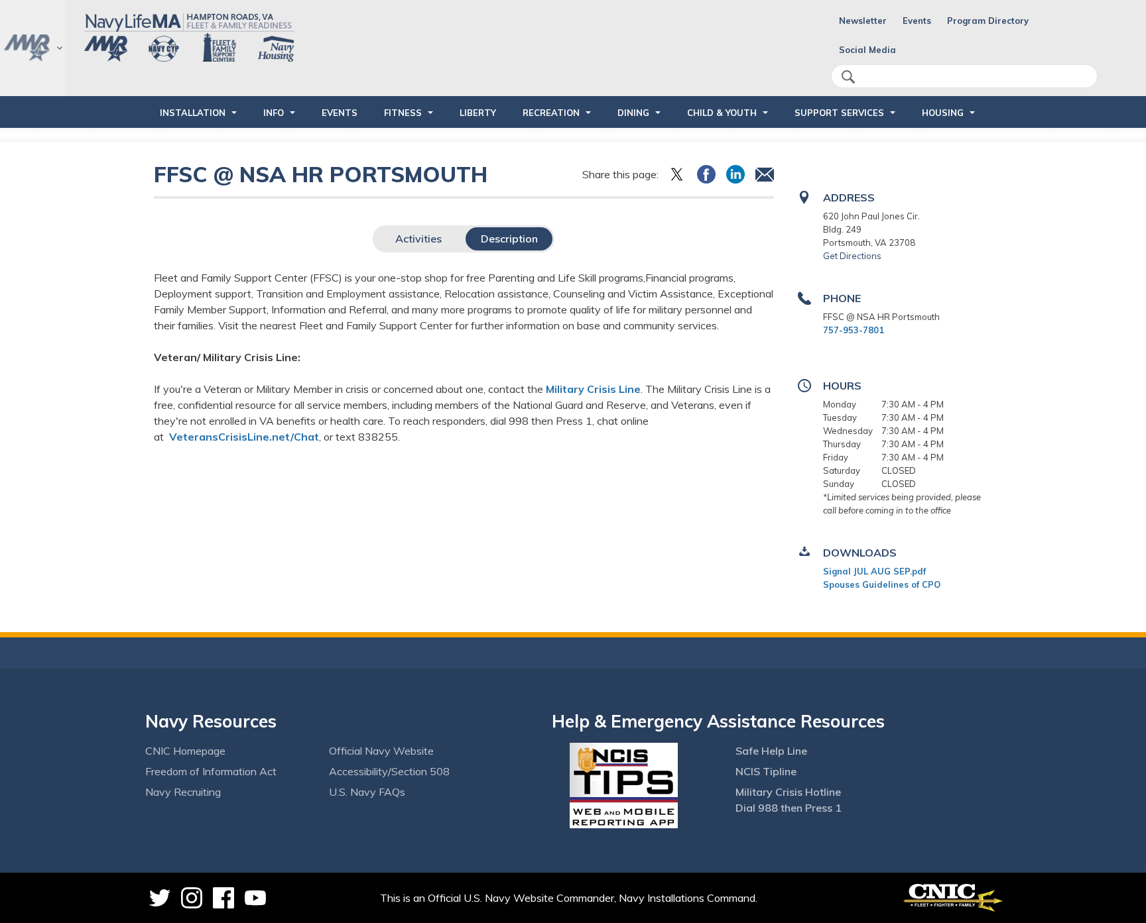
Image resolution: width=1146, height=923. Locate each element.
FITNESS (403, 112)
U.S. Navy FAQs (367, 791)
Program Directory (988, 20)
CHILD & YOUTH (722, 112)
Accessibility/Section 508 (389, 771)
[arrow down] (33, 48)
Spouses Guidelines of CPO (881, 584)
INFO (273, 112)
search (848, 76)
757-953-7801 (853, 330)
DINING (633, 112)
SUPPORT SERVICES (839, 112)
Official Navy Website (381, 750)
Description (509, 238)
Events (917, 20)
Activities (418, 238)
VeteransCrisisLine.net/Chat (244, 436)
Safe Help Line (771, 750)
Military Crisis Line (593, 389)
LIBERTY (478, 112)
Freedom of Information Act (211, 771)
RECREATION (551, 112)
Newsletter (863, 20)
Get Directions (852, 255)
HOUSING (943, 112)
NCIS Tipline (765, 771)
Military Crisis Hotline (788, 791)
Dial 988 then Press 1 (788, 807)
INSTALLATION (192, 112)
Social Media (867, 49)
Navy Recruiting (183, 791)
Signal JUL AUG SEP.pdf (874, 571)
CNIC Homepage (185, 750)
